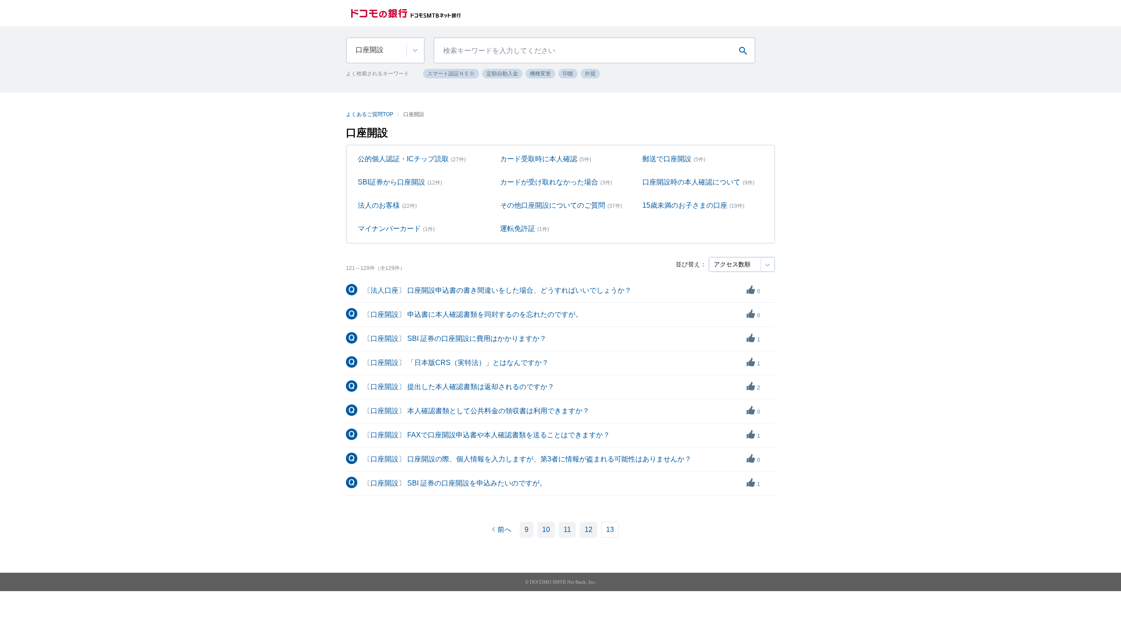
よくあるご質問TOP (369, 114)
